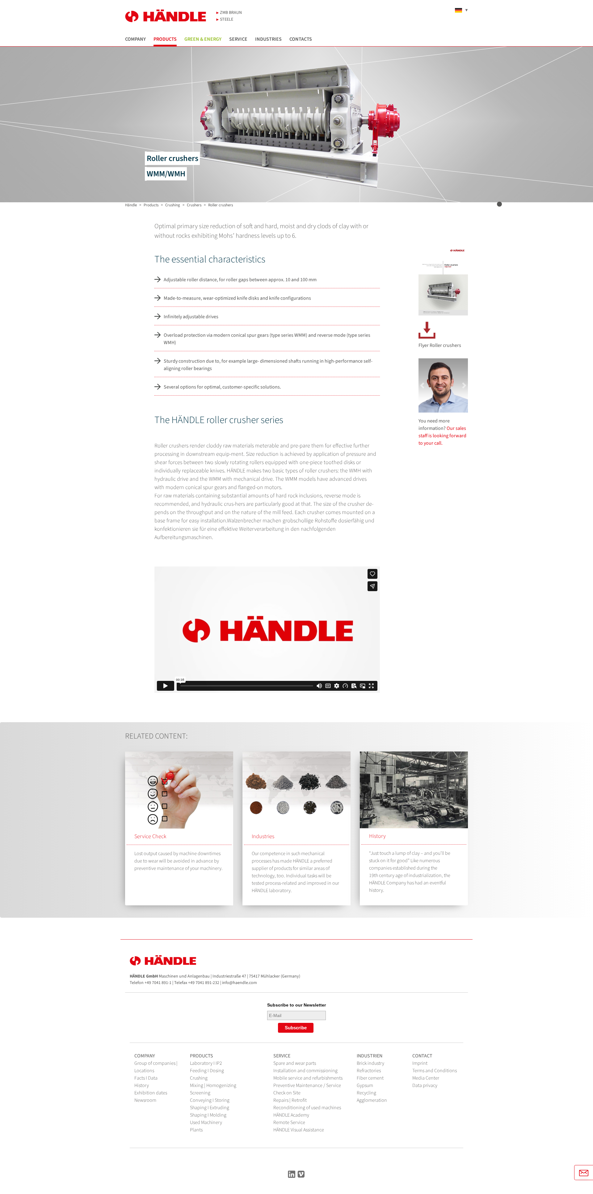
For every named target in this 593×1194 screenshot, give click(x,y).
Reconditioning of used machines (307, 1107)
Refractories (369, 1070)
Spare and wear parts (294, 1063)
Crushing (172, 205)
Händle (131, 205)
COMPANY (135, 40)
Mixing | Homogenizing (213, 1085)
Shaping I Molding (208, 1115)
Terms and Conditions (434, 1070)
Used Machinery (206, 1122)
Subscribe (296, 1027)
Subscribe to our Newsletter (296, 1005)
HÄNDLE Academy (291, 1115)
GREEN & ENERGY (202, 40)
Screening (200, 1092)
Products (151, 205)
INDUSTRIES (268, 40)
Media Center (425, 1078)
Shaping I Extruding (209, 1107)
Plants (196, 1129)
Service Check (150, 836)
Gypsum (365, 1085)
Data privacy (424, 1085)
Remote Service (289, 1122)
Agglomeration (372, 1100)
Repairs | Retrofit (290, 1100)
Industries (263, 836)
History (377, 836)
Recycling (366, 1092)
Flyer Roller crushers (439, 345)
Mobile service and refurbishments (308, 1078)
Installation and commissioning (305, 1070)
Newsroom (145, 1100)
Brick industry (370, 1063)
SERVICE (238, 40)
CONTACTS (300, 40)
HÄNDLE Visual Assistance (298, 1129)
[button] (422, 385)
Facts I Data (146, 1078)
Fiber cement (370, 1078)
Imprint (419, 1063)
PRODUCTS (165, 40)
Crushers (194, 205)
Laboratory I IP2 (206, 1063)
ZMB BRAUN (230, 13)
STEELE (226, 19)
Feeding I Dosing (207, 1070)
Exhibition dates (150, 1092)
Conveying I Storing (209, 1100)
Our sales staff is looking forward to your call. (442, 436)
